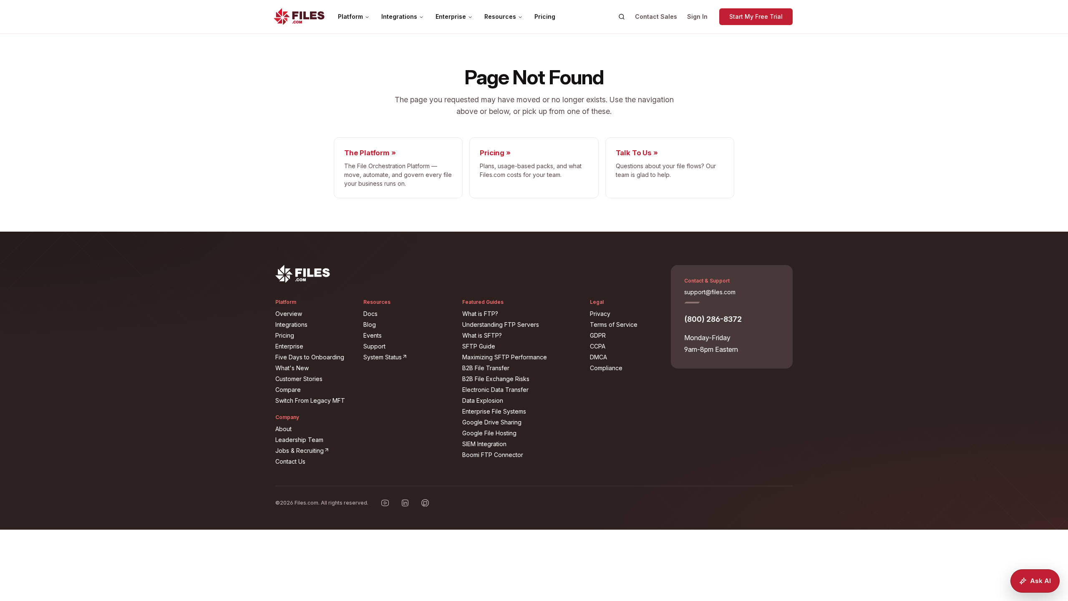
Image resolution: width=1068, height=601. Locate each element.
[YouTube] (385, 503)
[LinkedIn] (405, 503)
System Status (407, 357)
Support (374, 346)
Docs (370, 313)
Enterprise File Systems (494, 411)
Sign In (697, 16)
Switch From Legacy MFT (310, 400)
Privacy (600, 313)
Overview (288, 313)
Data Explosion (482, 400)
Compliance (606, 367)
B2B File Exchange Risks (495, 378)
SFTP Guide (478, 346)
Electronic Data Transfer (495, 389)
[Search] (621, 16)
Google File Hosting (489, 433)
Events (372, 335)
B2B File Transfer (485, 367)
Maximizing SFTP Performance (504, 357)
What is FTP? (480, 313)
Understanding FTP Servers (500, 324)
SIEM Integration (484, 443)
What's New (292, 367)
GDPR (598, 335)
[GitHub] (425, 503)
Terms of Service (613, 324)
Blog (369, 324)
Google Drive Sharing (491, 422)
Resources (500, 16)
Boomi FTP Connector (492, 454)
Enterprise (451, 16)
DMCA (598, 357)
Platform (350, 16)
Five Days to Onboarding (309, 357)
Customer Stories (298, 378)
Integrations (399, 16)
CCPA (597, 346)
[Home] (299, 16)
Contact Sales (656, 16)
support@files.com (710, 291)
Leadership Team (299, 439)
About (283, 428)
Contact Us (290, 461)
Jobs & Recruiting (314, 450)
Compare (288, 389)
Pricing (544, 16)
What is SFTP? (482, 335)
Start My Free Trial (756, 16)
